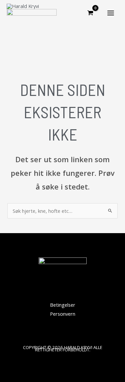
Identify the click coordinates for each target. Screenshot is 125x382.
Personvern (62, 313)
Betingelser (62, 304)
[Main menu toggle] (110, 13)
